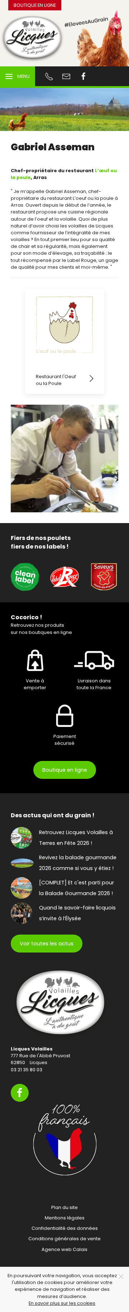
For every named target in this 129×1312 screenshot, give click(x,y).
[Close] (121, 1276)
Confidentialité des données (65, 1228)
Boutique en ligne (35, 5)
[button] (17, 76)
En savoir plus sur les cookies (62, 1303)
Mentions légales (65, 1218)
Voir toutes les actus (46, 943)
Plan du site (64, 1207)
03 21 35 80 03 (26, 1070)
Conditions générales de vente (64, 1239)
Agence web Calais (64, 1249)
